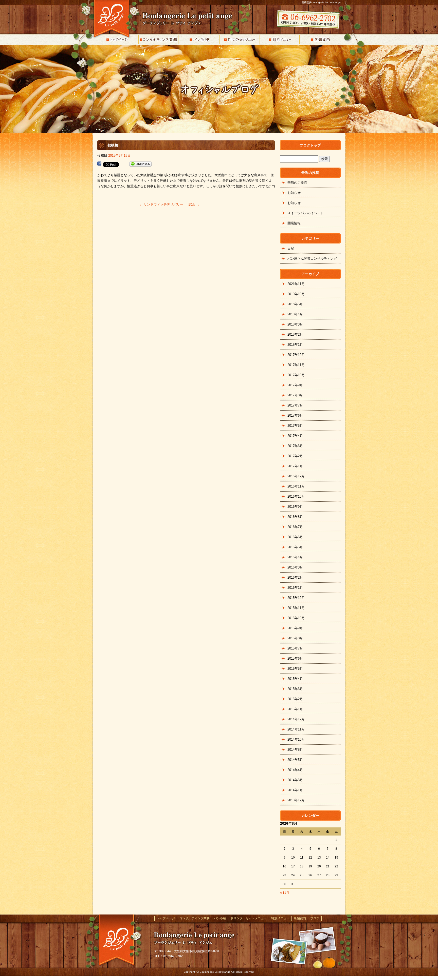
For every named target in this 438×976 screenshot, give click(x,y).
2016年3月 (295, 567)
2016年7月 (295, 527)
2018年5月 (295, 304)
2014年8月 (295, 749)
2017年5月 (295, 426)
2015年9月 (295, 628)
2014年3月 (295, 780)
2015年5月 (295, 668)
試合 (194, 204)
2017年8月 (295, 395)
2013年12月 (296, 800)
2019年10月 (296, 294)
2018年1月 (295, 345)
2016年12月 (296, 476)
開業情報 (294, 223)
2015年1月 (295, 709)
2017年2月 (295, 456)
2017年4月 (295, 436)
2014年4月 (295, 770)
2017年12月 (296, 355)
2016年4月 (295, 557)
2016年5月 (295, 547)
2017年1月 (295, 466)
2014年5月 (295, 760)
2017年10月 (296, 375)
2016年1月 (295, 587)
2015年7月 (295, 648)
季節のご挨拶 (297, 183)
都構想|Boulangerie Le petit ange (321, 2)
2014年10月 (296, 739)
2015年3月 (295, 689)
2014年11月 (296, 729)
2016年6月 (295, 537)
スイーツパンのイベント (305, 213)
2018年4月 (295, 314)
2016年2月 (295, 577)
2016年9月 (295, 507)
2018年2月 (295, 334)
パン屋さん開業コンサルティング (312, 258)
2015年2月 (295, 699)
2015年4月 (295, 679)
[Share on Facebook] (99, 164)
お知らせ (294, 193)
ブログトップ (310, 145)
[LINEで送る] (140, 164)
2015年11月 (296, 608)
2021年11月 (296, 284)
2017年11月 (296, 365)
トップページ (117, 39)
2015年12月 (296, 598)
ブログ (314, 918)
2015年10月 (296, 618)
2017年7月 (295, 405)
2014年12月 (296, 719)
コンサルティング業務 (158, 39)
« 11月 (284, 892)
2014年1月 (295, 790)
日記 (290, 248)
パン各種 (198, 39)
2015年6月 (295, 658)
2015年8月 (295, 638)
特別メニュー (280, 39)
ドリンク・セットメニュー (239, 39)
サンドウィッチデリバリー (161, 204)
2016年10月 (296, 496)
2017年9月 (295, 385)
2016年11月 (296, 486)
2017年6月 (295, 415)
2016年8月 (295, 517)
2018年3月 (295, 324)
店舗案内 (320, 39)
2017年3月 (295, 446)
